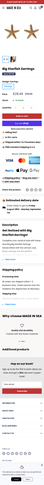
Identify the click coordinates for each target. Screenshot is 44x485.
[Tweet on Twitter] (35, 190)
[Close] (42, 465)
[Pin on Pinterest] (31, 190)
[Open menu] (3, 8)
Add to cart (22, 116)
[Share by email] (40, 190)
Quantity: (7, 107)
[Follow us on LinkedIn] (29, 453)
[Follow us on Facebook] (3, 453)
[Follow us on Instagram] (12, 453)
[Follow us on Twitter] (8, 453)
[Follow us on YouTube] (21, 453)
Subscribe (22, 391)
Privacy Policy (20, 475)
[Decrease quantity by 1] (15, 107)
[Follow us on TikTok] (25, 453)
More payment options (22, 128)
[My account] (35, 8)
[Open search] (31, 8)
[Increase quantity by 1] (31, 107)
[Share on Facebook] (27, 190)
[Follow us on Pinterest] (16, 453)
